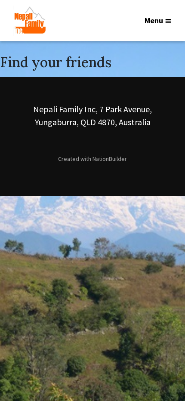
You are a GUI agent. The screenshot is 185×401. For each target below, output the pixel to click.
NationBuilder (109, 159)
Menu (154, 20)
